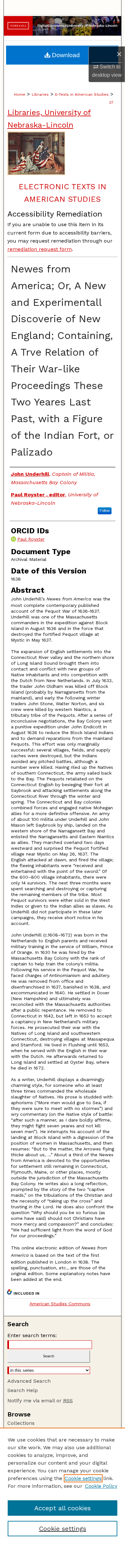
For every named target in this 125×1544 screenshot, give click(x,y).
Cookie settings (83, 1478)
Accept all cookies (62, 1508)
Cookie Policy (101, 1486)
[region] (62, 1486)
